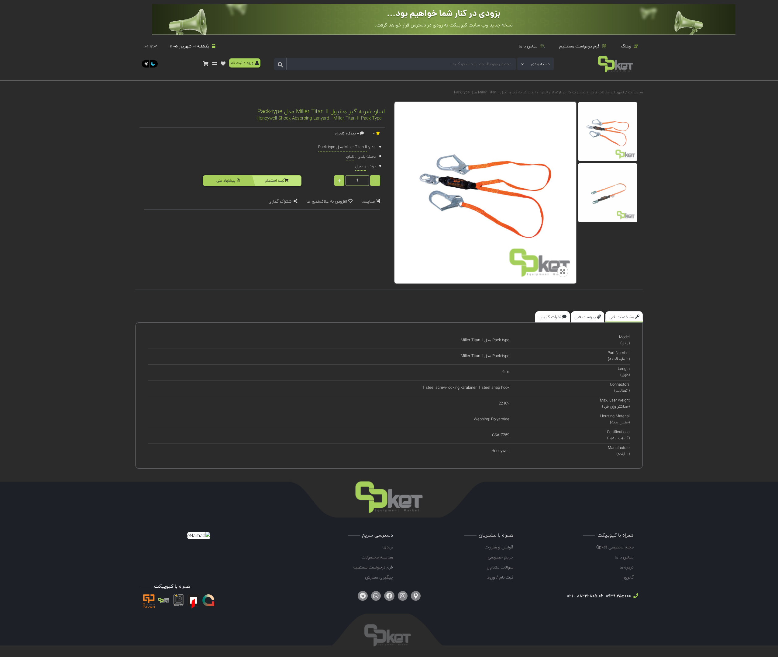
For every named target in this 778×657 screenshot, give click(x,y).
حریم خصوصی (500, 557)
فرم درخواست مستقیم (579, 46)
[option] (607, 131)
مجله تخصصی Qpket (615, 547)
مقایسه (369, 201)
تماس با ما (528, 46)
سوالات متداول (500, 567)
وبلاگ (626, 46)
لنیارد (543, 92)
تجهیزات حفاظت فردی (606, 92)
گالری (629, 577)
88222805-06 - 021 (585, 596)
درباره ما (627, 567)
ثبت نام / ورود (500, 577)
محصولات (635, 92)
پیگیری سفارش (379, 577)
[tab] (624, 316)
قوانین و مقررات (499, 547)
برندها (387, 547)
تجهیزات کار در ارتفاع (568, 92)
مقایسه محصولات (377, 557)
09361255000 (618, 596)
